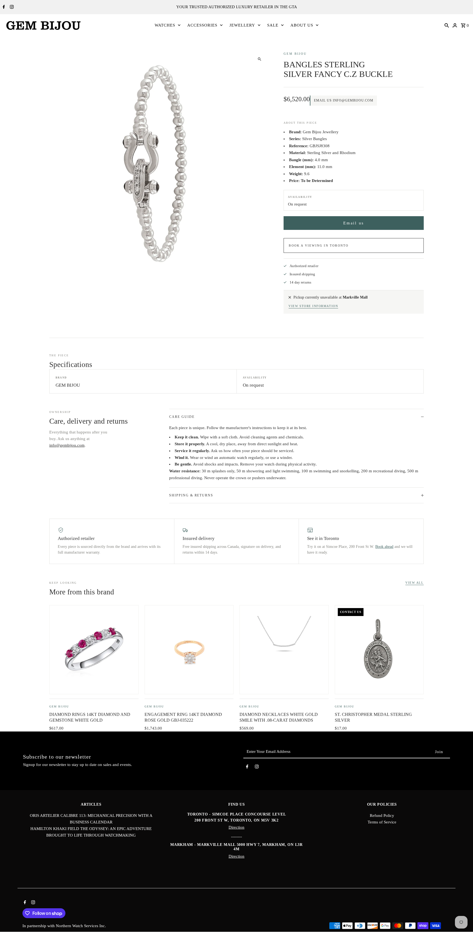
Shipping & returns (191, 495)
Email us (353, 223)
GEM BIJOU (295, 53)
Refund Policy (382, 815)
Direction (236, 827)
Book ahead (384, 547)
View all (414, 582)
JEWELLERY (242, 25)
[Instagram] (11, 7)
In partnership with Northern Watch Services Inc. (64, 926)
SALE (272, 25)
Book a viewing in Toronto (318, 245)
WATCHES (165, 25)
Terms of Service (382, 822)
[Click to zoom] (259, 59)
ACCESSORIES (202, 25)
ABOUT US (301, 25)
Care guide (181, 417)
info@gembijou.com (67, 445)
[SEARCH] (446, 25)
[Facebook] (3, 7)
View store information (313, 306)
